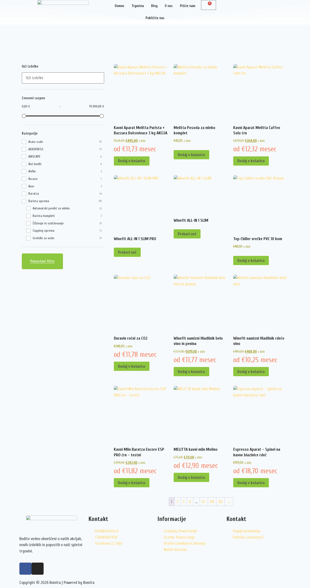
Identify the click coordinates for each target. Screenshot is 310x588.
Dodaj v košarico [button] (131, 161)
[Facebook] (25, 569)
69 (220, 501)
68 (212, 501)
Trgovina (138, 6)
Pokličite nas (155, 18)
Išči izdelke (30, 66)
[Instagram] (37, 569)
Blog (154, 6)
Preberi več (127, 252)
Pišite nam (187, 6)
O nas (169, 6)
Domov (119, 6)
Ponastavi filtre (42, 261)
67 (204, 501)
